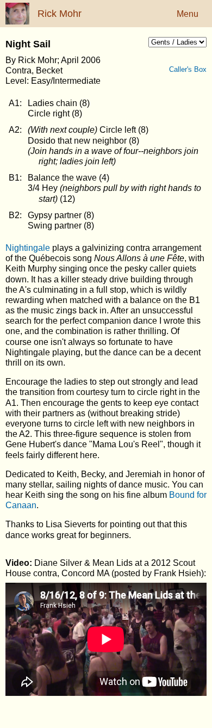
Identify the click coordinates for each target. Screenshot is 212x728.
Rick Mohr (60, 13)
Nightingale (27, 247)
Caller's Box (193, 69)
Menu (187, 13)
